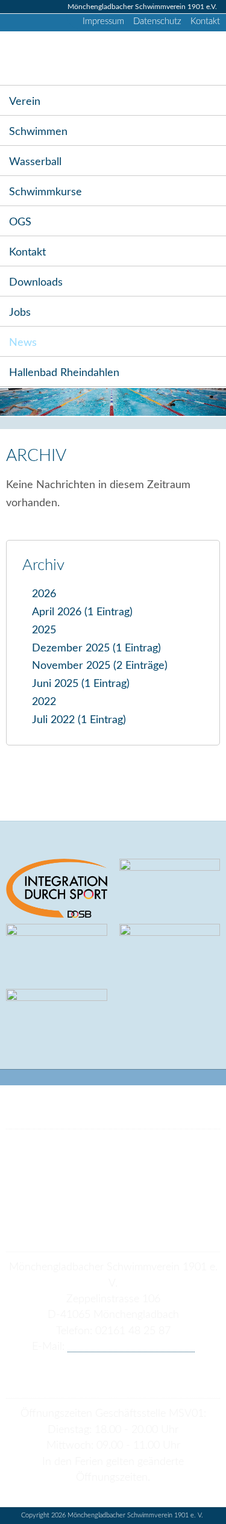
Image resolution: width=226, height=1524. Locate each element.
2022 (44, 702)
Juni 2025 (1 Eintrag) (81, 684)
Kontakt (205, 21)
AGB (75, 1194)
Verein (24, 101)
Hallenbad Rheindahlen (64, 373)
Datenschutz (157, 21)
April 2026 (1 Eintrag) (82, 612)
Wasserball (35, 162)
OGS (20, 222)
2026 (44, 594)
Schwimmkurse (45, 192)
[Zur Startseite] (31, 58)
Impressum (103, 21)
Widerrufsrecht (99, 1211)
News (23, 342)
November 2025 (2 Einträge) (100, 665)
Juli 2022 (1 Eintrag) (79, 720)
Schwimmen (38, 132)
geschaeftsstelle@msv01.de (131, 1346)
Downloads (36, 282)
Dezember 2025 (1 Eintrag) (96, 648)
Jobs (20, 312)
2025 (44, 630)
